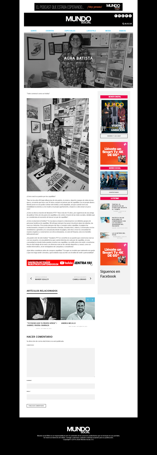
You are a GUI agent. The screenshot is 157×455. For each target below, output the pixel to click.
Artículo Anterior (41, 277)
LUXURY (116, 211)
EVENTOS (50, 31)
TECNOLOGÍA (117, 236)
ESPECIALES (70, 31)
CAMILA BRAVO (79, 279)
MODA (108, 31)
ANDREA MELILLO (68, 323)
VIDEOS (122, 31)
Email (29, 391)
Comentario (30, 345)
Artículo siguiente (80, 277)
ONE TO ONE (68, 62)
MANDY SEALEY (42, 279)
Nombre (29, 380)
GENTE (34, 31)
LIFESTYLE (91, 31)
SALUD (114, 228)
